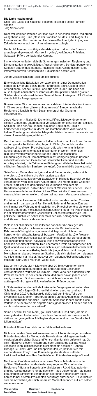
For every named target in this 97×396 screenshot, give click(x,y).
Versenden (11, 389)
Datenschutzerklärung (41, 392)
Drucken (34, 389)
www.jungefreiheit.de (69, 6)
